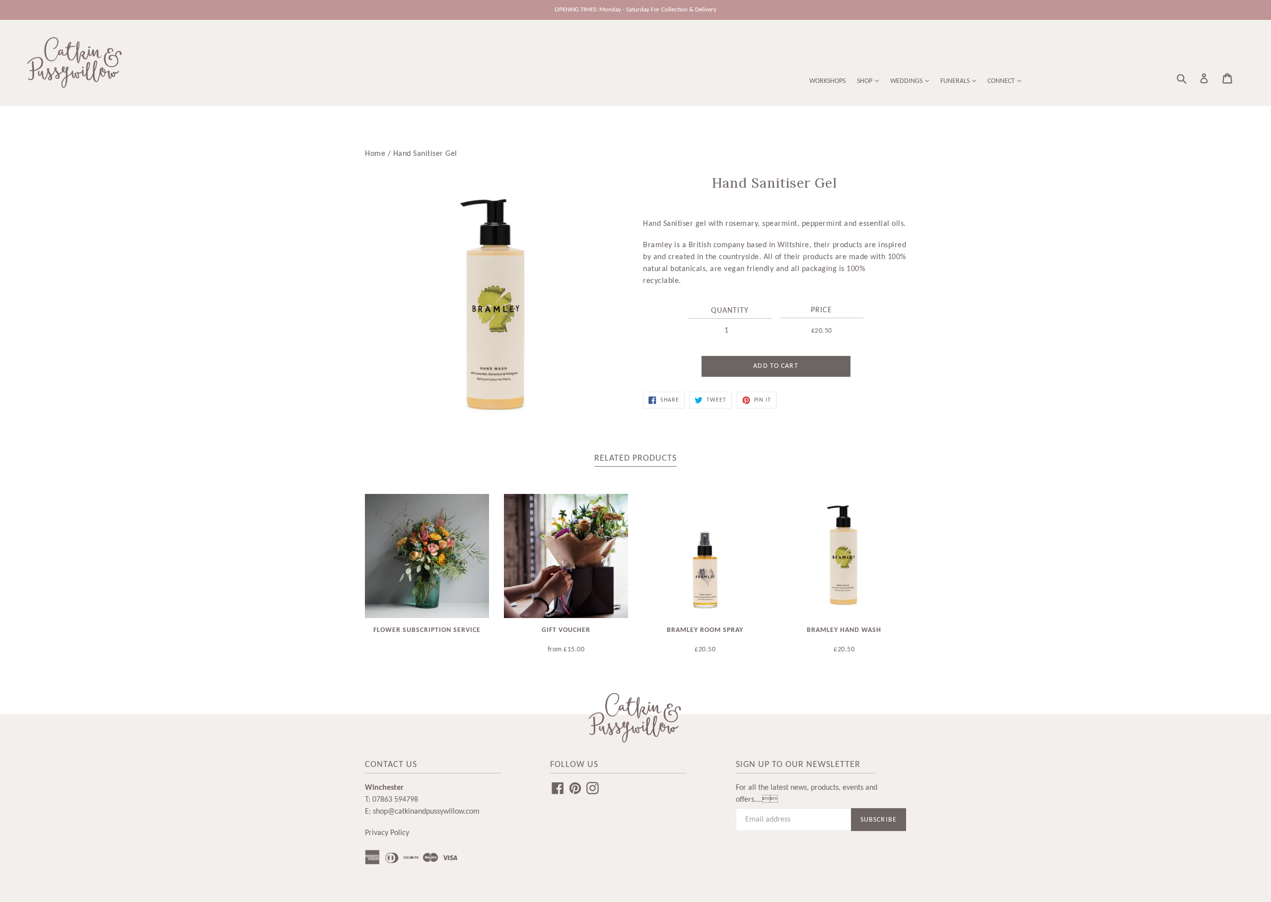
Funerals (955, 81)
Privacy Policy (387, 833)
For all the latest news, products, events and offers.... (806, 794)
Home (375, 154)
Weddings (907, 81)
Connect (1002, 81)
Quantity (730, 311)
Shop (865, 81)
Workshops (827, 81)
